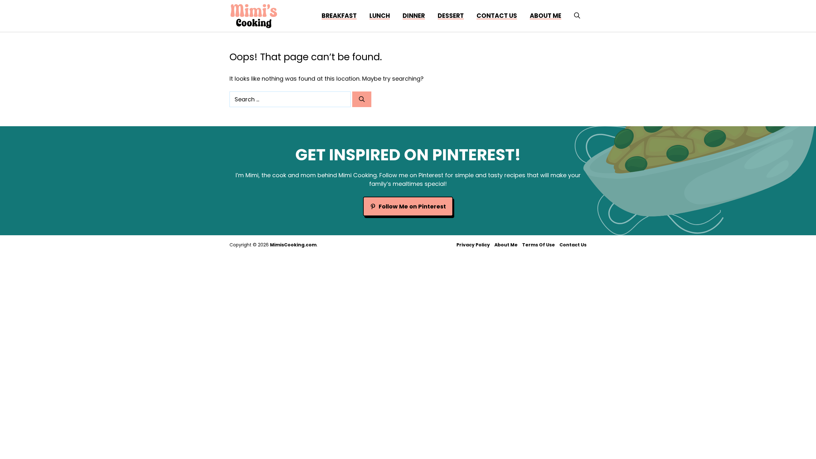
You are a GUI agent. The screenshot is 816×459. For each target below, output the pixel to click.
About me (545, 15)
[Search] (361, 99)
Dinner (414, 15)
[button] (577, 16)
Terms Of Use (538, 245)
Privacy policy (473, 245)
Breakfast (339, 15)
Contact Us (497, 15)
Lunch (379, 15)
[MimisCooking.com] (253, 16)
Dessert (451, 15)
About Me (506, 245)
